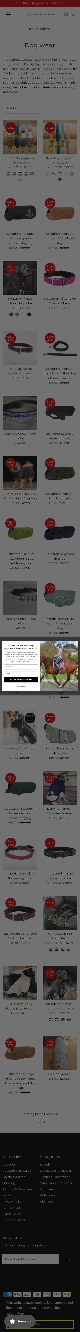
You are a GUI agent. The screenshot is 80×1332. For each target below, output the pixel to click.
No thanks (21, 686)
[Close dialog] (75, 643)
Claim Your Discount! (21, 680)
